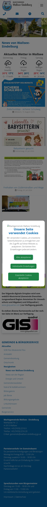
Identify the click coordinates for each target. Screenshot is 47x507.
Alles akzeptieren (23, 257)
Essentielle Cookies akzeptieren (23, 276)
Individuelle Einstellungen (23, 266)
